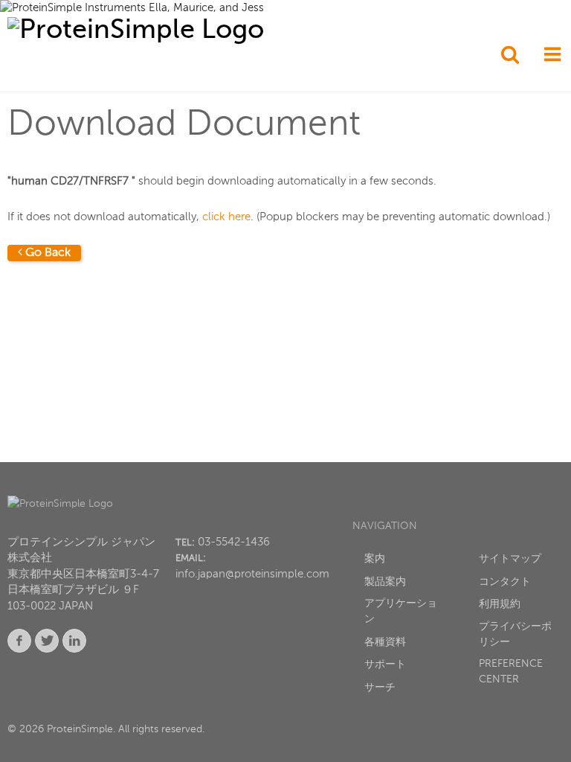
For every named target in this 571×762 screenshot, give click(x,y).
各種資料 (385, 642)
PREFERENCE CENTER (511, 672)
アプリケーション (400, 611)
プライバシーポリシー (515, 634)
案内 (374, 559)
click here (226, 216)
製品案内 (385, 582)
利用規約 (499, 604)
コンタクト (505, 582)
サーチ (380, 687)
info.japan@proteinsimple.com (252, 574)
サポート (385, 664)
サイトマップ (510, 559)
